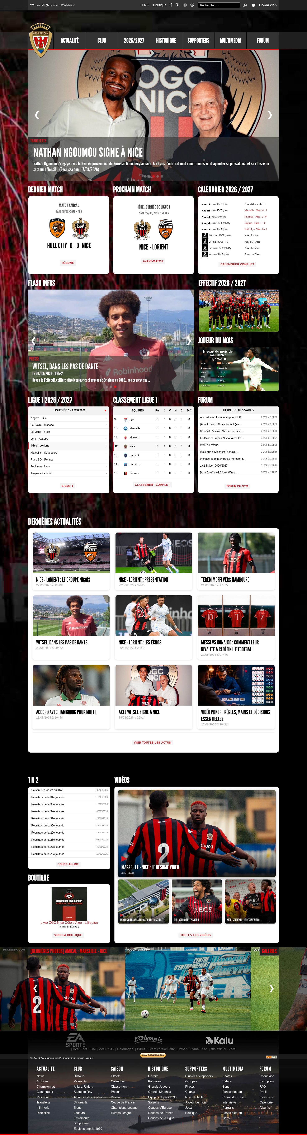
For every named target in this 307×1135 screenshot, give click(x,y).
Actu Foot (80, 1049)
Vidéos (121, 780)
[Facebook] (171, 5)
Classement (45, 1091)
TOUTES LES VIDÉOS (195, 935)
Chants (190, 1091)
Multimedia (230, 40)
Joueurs (79, 1113)
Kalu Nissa (219, 1040)
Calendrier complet (237, 264)
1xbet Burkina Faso (192, 1049)
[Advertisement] (202, 20)
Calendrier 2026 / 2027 (225, 189)
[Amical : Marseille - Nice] (62, 989)
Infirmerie (43, 1107)
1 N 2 (145, 5)
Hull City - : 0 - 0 (256, 229)
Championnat (46, 1086)
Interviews (229, 1102)
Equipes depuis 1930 (88, 1128)
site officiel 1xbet (223, 1049)
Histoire (79, 1076)
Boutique (159, 5)
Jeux (188, 1107)
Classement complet (152, 484)
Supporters (198, 40)
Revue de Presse (234, 1097)
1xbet (141, 1049)
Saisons (153, 1102)
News (40, 1076)
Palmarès (80, 1081)
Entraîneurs (82, 1118)
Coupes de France (160, 1113)
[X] (178, 5)
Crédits (65, 1058)
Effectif (115, 1076)
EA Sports (76, 1040)
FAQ (263, 1086)
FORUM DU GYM (237, 486)
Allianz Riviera (83, 1086)
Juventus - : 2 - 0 (255, 216)
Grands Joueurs (159, 1086)
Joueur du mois (215, 340)
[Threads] (192, 5)
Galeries (269, 951)
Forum (263, 40)
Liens (226, 1118)
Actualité (70, 40)
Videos (115, 1097)
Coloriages (125, 1049)
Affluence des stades (88, 1097)
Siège (77, 1107)
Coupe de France (122, 1102)
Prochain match (132, 189)
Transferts (43, 1102)
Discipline (43, 1113)
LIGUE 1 (67, 485)
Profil (263, 1091)
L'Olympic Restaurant (148, 1040)
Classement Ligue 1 (135, 400)
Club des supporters (199, 1076)
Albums (265, 1107)
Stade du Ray (83, 1091)
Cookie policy (77, 1058)
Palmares (154, 1081)
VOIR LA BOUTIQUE (68, 935)
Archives (43, 1081)
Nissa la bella (194, 1097)
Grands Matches (159, 1091)
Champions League (124, 1107)
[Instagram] (185, 5)
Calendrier (44, 1097)
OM (93, 1049)
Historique (166, 40)
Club (102, 40)
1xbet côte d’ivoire (161, 1049)
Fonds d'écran (232, 1091)
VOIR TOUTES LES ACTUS (152, 742)
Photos (116, 1091)
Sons (226, 1086)
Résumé (68, 262)
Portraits (228, 1107)
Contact (89, 1058)
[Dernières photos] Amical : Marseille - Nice (68, 951)
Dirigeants (81, 1102)
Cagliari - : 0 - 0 (255, 222)
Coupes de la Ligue (161, 1118)
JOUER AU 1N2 (68, 864)
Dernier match (45, 189)
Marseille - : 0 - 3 (256, 210)
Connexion (268, 5)
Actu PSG (106, 1049)
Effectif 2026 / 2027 (222, 283)
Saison (117, 1068)
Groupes (191, 1081)
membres (266, 1097)
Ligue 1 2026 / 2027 (50, 400)
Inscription (267, 1081)
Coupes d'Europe (160, 1107)
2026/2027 (134, 40)
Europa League (121, 1113)
